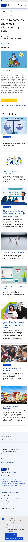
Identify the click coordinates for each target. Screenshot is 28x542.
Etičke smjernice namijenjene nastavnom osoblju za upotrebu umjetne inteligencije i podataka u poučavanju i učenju (14, 214)
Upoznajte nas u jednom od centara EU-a (11, 485)
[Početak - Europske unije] (9, 5)
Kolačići (3, 505)
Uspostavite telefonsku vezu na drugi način (11, 481)
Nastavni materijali (7, 15)
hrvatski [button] (18, 5)
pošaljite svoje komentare (12, 440)
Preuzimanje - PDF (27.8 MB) (9, 100)
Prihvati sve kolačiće (11, 534)
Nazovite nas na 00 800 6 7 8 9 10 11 (10, 479)
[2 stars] (4, 436)
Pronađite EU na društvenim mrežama (10, 492)
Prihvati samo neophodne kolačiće (14, 538)
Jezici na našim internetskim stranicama (10, 498)
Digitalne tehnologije (6, 43)
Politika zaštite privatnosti (7, 501)
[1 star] (3, 436)
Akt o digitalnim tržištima (11, 141)
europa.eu (14, 472)
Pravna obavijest (5, 503)
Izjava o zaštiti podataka (7, 462)
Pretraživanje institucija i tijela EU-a (9, 511)
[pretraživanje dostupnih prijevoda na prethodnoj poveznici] (18, 100)
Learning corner (6, 447)
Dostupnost (4, 454)
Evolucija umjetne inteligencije (13, 252)
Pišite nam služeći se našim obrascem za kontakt (13, 483)
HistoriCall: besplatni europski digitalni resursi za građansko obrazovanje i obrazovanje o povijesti (13, 325)
